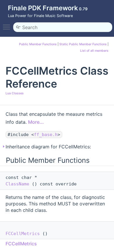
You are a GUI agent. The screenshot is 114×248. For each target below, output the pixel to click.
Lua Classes (15, 93)
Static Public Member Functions (83, 44)
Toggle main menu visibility (7, 26)
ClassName (17, 184)
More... (36, 122)
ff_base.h (46, 134)
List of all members (94, 51)
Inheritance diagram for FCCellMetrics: (48, 147)
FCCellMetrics (23, 233)
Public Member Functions (38, 44)
